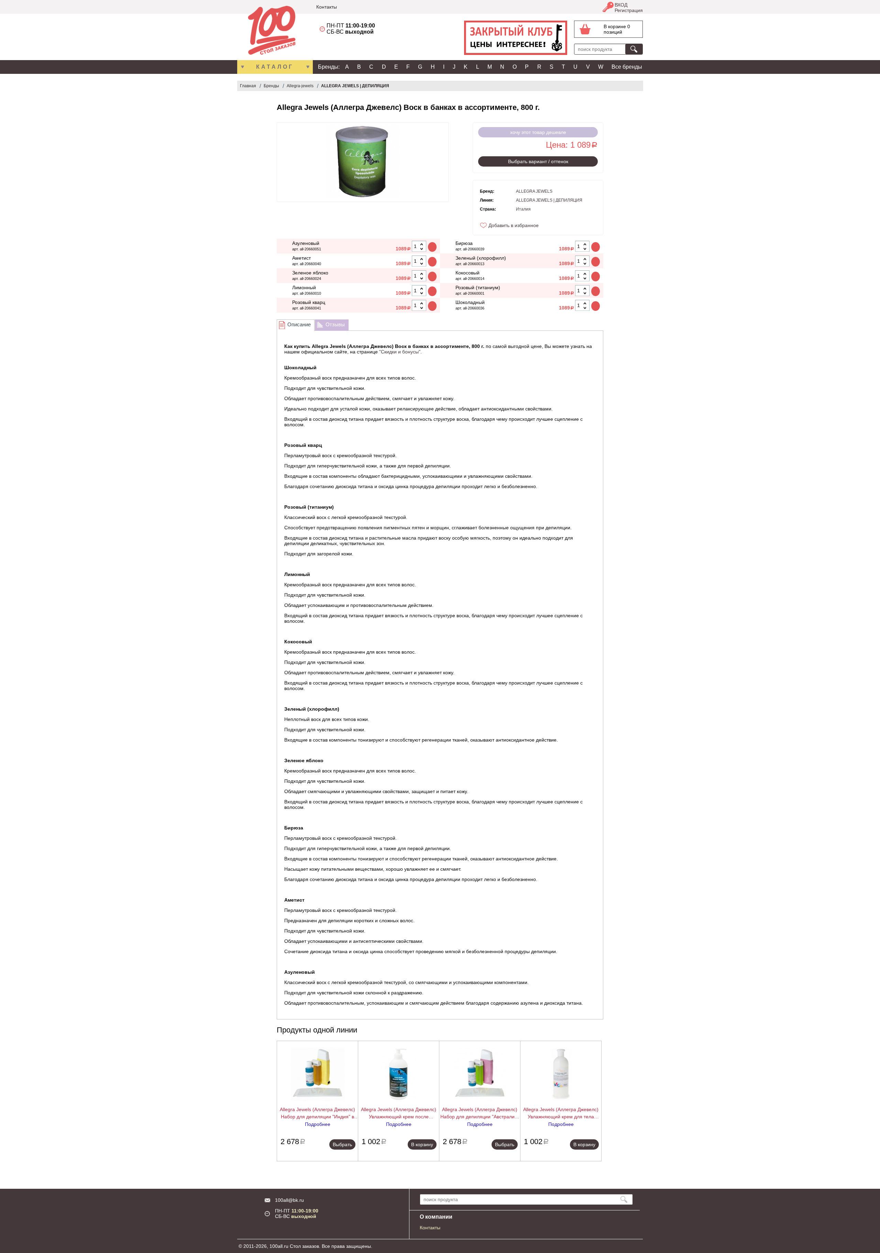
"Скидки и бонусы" (399, 351)
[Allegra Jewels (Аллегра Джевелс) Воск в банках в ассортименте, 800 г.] (363, 162)
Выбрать (342, 1144)
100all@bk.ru (289, 1200)
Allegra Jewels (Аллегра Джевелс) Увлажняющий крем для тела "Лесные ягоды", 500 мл (560, 1113)
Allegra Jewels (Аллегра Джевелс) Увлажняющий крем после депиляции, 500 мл (398, 1113)
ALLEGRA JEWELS (534, 191)
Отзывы (335, 324)
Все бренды (627, 67)
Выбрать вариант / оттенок (538, 161)
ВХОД (621, 5)
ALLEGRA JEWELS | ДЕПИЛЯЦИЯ (355, 85)
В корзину (422, 1144)
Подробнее (317, 1124)
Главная (248, 85)
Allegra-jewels (300, 85)
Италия (523, 209)
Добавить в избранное (513, 225)
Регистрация (629, 10)
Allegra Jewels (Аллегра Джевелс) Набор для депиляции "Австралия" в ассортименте (479, 1113)
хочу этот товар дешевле (538, 132)
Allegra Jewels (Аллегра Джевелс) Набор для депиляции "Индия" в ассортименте (317, 1113)
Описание (299, 324)
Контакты (326, 7)
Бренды (271, 85)
